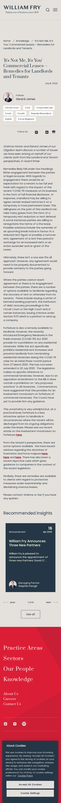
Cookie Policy (25, 775)
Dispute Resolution (41, 113)
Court (8, 113)
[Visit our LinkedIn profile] (8, 724)
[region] (30, 772)
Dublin (8, 119)
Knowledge (22, 41)
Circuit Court (12, 107)
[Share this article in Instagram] (36, 132)
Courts (21, 113)
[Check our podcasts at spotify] (24, 724)
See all (30, 614)
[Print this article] (53, 131)
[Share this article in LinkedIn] (47, 132)
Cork (27, 107)
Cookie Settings (30, 793)
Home (7, 41)
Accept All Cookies (30, 784)
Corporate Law (44, 107)
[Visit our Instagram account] (17, 724)
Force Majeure (26, 119)
